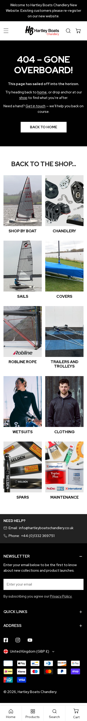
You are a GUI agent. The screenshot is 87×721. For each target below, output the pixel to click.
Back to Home (43, 127)
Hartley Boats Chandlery (37, 692)
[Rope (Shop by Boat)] (22, 331)
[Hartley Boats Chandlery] (42, 31)
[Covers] (64, 266)
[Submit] (77, 584)
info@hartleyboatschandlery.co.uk (46, 528)
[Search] (68, 31)
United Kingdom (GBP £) (29, 651)
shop (23, 97)
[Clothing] (64, 401)
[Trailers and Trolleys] (64, 331)
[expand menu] (6, 31)
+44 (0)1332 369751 (38, 536)
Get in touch (35, 106)
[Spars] (22, 467)
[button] (78, 31)
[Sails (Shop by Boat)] (22, 266)
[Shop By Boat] (22, 200)
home (42, 92)
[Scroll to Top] (78, 696)
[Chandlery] (64, 200)
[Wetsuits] (22, 401)
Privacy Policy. (61, 596)
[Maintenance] (64, 467)
